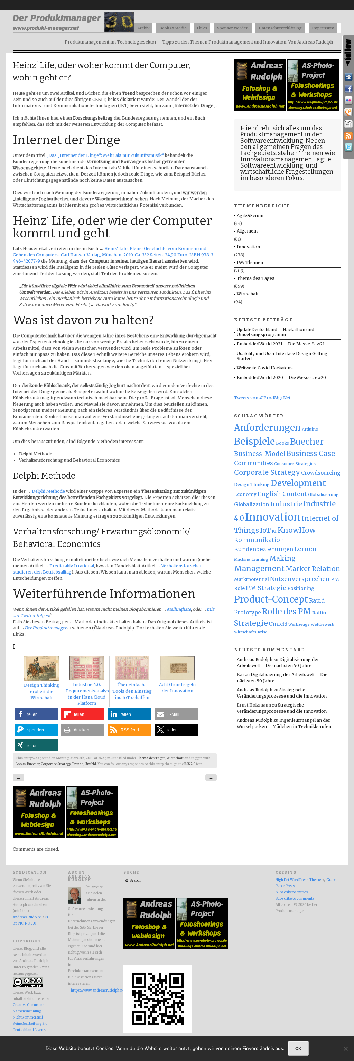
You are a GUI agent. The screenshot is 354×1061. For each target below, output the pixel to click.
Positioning (300, 588)
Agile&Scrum (250, 215)
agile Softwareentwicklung (285, 162)
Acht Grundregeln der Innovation (177, 687)
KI (274, 531)
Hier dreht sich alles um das (281, 128)
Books (21, 764)
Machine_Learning (251, 559)
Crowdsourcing (321, 473)
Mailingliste (179, 609)
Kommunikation (259, 540)
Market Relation (313, 569)
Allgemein (247, 231)
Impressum (323, 28)
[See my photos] (348, 100)
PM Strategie (266, 588)
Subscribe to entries (292, 892)
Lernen (305, 549)
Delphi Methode (48, 491)
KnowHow (297, 530)
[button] (36, 714)
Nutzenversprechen (300, 579)
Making (282, 558)
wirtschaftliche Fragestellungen (286, 172)
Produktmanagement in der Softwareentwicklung (281, 137)
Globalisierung (323, 494)
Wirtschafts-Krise (251, 631)
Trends (77, 764)
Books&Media (173, 28)
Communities (253, 463)
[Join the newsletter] (348, 124)
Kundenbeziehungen (263, 549)
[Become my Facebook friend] (348, 89)
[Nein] (345, 1048)
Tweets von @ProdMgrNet (262, 397)
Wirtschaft (175, 758)
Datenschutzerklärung (280, 28)
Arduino (310, 429)
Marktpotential (251, 579)
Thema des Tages (151, 758)
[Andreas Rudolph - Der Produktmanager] (157, 1032)
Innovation (248, 246)
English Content (282, 494)
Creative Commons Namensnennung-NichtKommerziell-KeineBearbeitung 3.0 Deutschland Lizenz (30, 1017)
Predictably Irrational (71, 565)
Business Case (311, 453)
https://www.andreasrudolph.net (88, 990)
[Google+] (348, 112)
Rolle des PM (286, 611)
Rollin (319, 612)
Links (202, 28)
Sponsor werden (233, 28)
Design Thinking (252, 484)
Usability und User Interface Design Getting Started (282, 356)
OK (298, 1048)
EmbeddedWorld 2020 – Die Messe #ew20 (281, 377)
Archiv (143, 28)
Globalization (251, 504)
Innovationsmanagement (277, 159)
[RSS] (348, 136)
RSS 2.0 (189, 764)
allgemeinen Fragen (282, 147)
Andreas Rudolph (254, 659)
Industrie (286, 504)
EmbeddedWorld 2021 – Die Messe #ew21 (281, 344)
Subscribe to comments (295, 899)
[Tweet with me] (348, 147)
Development (298, 483)
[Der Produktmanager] (73, 31)
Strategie (251, 623)
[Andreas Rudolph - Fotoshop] (39, 836)
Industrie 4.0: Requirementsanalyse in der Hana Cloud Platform (88, 694)
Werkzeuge (299, 624)
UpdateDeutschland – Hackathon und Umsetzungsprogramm (275, 332)
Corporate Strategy (56, 764)
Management (259, 568)
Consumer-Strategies (295, 463)
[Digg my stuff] (348, 77)
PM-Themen (250, 262)
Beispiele (254, 441)
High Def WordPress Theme (298, 880)
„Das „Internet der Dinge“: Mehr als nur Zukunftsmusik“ (105, 155)
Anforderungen (267, 427)
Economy (245, 495)
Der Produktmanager (45, 628)
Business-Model (260, 454)
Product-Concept (271, 599)
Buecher (33, 764)
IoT (265, 530)
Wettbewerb (322, 624)
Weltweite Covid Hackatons (265, 367)
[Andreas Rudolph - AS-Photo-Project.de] (92, 836)
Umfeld (90, 764)
